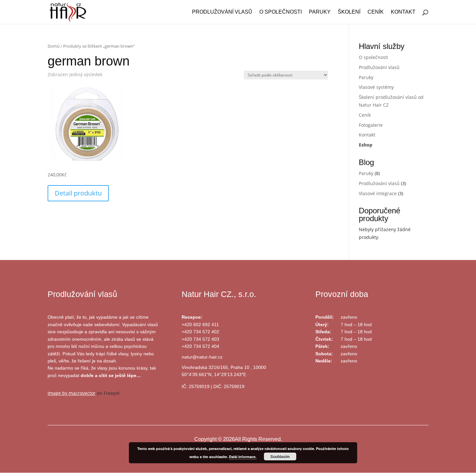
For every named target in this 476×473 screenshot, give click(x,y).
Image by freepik (66, 411)
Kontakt (403, 12)
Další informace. (242, 456)
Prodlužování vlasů (222, 12)
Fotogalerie (371, 125)
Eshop (365, 145)
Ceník (376, 12)
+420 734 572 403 (200, 339)
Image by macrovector (72, 393)
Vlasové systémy (376, 87)
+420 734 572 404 (200, 346)
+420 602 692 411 (200, 324)
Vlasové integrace (378, 193)
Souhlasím (280, 456)
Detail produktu (78, 193)
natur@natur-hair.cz (202, 357)
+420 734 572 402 (200, 331)
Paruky (320, 12)
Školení (349, 12)
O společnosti (280, 12)
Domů (54, 46)
